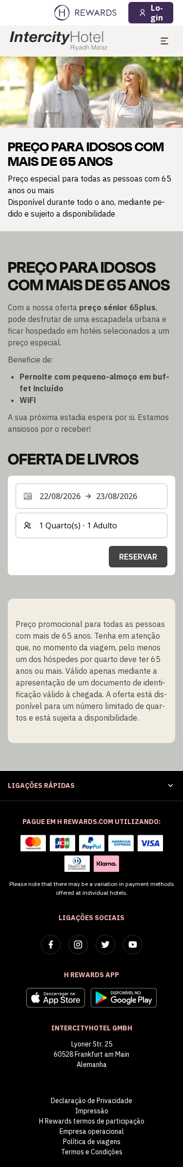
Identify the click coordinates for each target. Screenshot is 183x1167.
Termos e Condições (91, 1151)
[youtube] (132, 944)
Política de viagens (92, 1141)
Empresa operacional (92, 1131)
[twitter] (105, 944)
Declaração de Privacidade (91, 1100)
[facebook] (51, 944)
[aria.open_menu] (164, 41)
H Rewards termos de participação (91, 1121)
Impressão (91, 1111)
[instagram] (78, 944)
